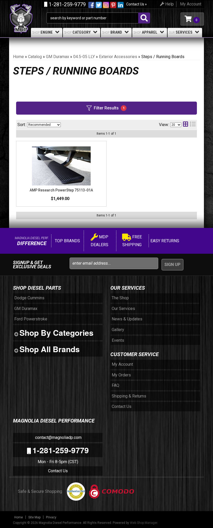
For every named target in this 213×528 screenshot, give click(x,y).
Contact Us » (136, 4)
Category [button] (77, 32)
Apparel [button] (145, 32)
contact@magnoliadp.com (58, 437)
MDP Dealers (99, 240)
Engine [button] (42, 32)
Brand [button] (112, 32)
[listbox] (44, 124)
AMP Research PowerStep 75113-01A (61, 190)
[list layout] (193, 124)
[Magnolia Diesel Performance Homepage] (27, 9)
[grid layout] (185, 124)
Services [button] (180, 32)
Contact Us (58, 470)
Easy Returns (164, 240)
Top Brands (67, 240)
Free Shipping (132, 240)
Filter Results (109, 107)
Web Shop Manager (143, 523)
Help (169, 4)
